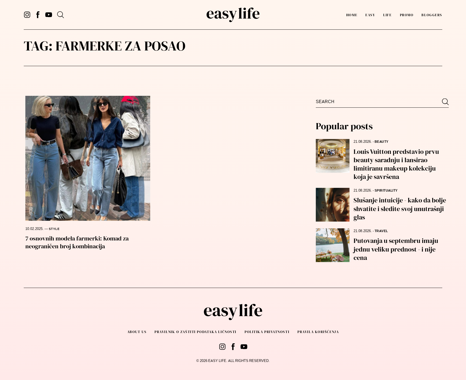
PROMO (407, 15)
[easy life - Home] (233, 15)
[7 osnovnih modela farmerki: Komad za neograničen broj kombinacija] (87, 158)
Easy (370, 15)
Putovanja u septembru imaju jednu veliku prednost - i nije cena (396, 249)
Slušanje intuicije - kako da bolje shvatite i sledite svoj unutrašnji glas (400, 208)
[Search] (60, 14)
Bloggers (432, 15)
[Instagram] (27, 14)
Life (387, 15)
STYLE (54, 229)
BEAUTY (382, 142)
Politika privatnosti (267, 332)
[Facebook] (38, 14)
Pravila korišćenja (318, 332)
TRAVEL (381, 231)
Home (351, 15)
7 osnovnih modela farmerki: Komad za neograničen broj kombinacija (77, 242)
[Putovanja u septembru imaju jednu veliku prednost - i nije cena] (333, 245)
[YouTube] (48, 14)
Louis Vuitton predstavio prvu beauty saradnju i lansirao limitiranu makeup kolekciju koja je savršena (396, 164)
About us (136, 332)
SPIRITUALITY (386, 190)
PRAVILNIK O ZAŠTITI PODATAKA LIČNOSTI (196, 332)
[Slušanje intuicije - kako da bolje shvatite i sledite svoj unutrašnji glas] (333, 205)
